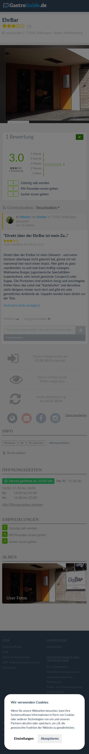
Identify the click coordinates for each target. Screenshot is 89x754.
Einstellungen (23, 738)
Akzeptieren (50, 738)
